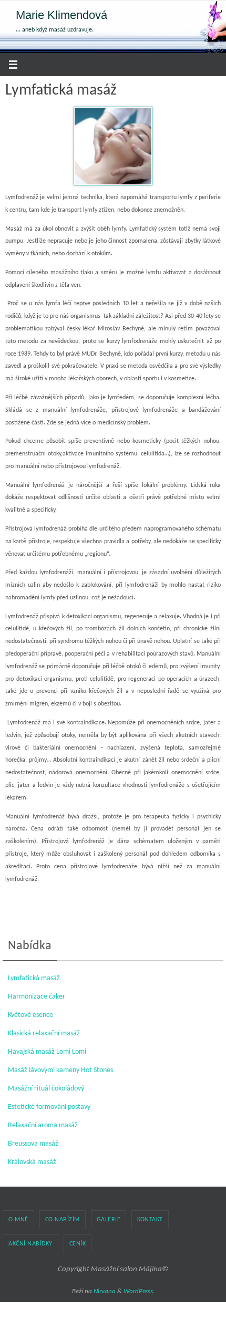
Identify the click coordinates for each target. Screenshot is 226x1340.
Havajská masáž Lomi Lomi (47, 1052)
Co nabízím (62, 1220)
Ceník (77, 1244)
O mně (18, 1220)
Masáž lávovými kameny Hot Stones (60, 1070)
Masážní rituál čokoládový (46, 1089)
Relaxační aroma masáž (43, 1125)
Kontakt (150, 1220)
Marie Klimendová (61, 15)
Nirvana (105, 1291)
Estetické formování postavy (49, 1107)
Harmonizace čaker (36, 997)
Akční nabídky (30, 1244)
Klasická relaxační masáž (44, 1033)
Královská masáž (32, 1162)
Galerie (109, 1220)
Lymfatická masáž (34, 978)
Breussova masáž (33, 1144)
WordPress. (139, 1291)
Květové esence (30, 1015)
